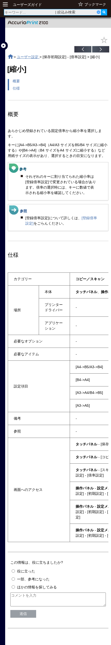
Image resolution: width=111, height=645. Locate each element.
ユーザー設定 (28, 57)
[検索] (104, 12)
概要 (16, 81)
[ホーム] (10, 56)
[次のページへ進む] (100, 50)
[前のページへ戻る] (82, 50)
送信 (23, 614)
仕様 (16, 88)
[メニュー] (6, 4)
